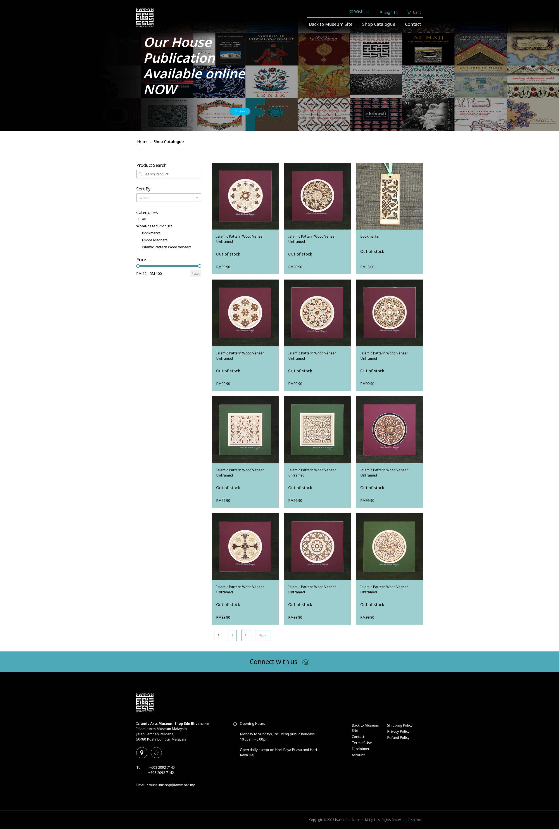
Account (358, 755)
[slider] (138, 266)
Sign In (391, 12)
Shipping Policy (399, 725)
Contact (413, 24)
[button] (168, 219)
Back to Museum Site (330, 24)
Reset (196, 273)
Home (142, 141)
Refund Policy (398, 737)
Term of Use (362, 742)
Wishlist (361, 11)
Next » (262, 635)
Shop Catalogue (378, 24)
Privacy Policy (398, 731)
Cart (417, 12)
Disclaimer (360, 748)
